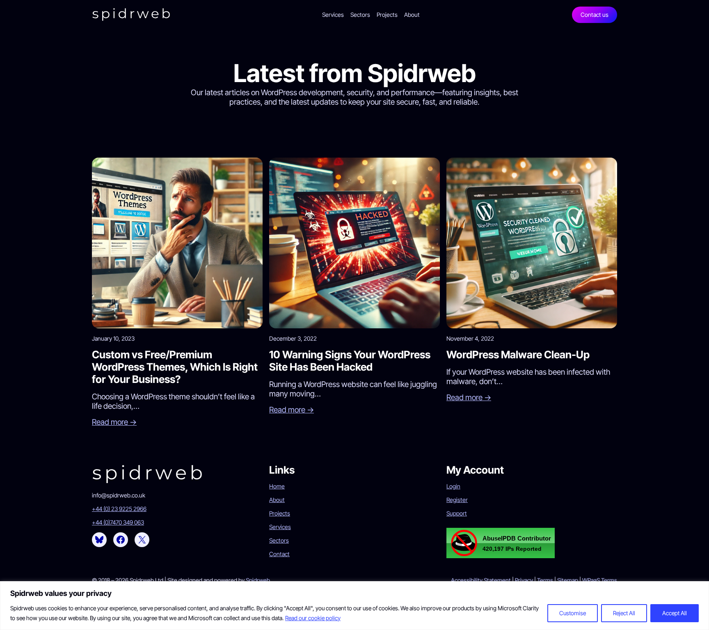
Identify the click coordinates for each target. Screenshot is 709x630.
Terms (545, 580)
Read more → (114, 422)
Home (277, 486)
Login (453, 486)
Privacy (524, 580)
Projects (279, 513)
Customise (572, 612)
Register (457, 499)
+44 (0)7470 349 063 (118, 522)
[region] (354, 605)
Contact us (594, 14)
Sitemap (567, 580)
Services (280, 526)
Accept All (674, 612)
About (277, 499)
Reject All (624, 612)
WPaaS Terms (599, 580)
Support (456, 513)
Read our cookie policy (313, 617)
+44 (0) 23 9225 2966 (119, 508)
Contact (279, 553)
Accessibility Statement (481, 580)
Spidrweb (258, 580)
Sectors (279, 540)
